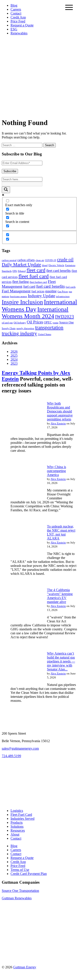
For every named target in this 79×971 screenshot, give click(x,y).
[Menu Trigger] (69, 7)
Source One (66, 322)
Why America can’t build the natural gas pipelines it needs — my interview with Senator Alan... (61, 661)
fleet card (36, 270)
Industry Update (41, 295)
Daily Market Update (21, 264)
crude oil (65, 259)
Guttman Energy (24, 967)
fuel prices (37, 291)
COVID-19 (50, 260)
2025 (14, 355)
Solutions (17, 826)
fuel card (29, 286)
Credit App (18, 17)
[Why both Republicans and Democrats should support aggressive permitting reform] (21, 434)
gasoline (51, 291)
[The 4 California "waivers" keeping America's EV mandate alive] (21, 621)
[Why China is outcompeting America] (21, 498)
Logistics (17, 810)
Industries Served (22, 818)
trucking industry (19, 333)
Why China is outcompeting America (56, 471)
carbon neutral (9, 260)
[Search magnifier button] (6, 189)
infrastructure (63, 296)
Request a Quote (22, 25)
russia (55, 322)
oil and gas (7, 322)
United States (44, 334)
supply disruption (25, 328)
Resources (18, 830)
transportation (49, 327)
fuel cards (70, 287)
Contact (16, 13)
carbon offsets (26, 260)
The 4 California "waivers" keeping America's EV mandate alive (60, 596)
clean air (40, 260)
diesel (45, 265)
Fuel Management (16, 291)
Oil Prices (35, 322)
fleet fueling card (38, 282)
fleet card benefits (58, 271)
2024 (14, 359)
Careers (16, 9)
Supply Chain (9, 328)
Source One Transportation (20, 891)
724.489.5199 (11, 756)
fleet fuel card (33, 276)
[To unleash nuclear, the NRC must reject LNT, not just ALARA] (21, 557)
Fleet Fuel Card (21, 814)
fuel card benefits (50, 286)
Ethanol (22, 271)
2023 (14, 363)
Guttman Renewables (17, 898)
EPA (15, 271)
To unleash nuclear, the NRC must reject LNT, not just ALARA (61, 532)
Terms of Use (20, 870)
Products (17, 822)
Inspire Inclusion (22, 302)
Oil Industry (20, 322)
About (15, 834)
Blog (14, 5)
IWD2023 (64, 316)
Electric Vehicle (56, 265)
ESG (14, 29)
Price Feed (18, 21)
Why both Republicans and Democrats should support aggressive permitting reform (60, 411)
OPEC (48, 322)
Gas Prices (62, 291)
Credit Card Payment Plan (29, 874)
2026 (14, 351)
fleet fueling (20, 282)
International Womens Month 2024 (35, 312)
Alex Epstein (58, 423)
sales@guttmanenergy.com (20, 748)
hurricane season (18, 296)
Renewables (19, 33)
